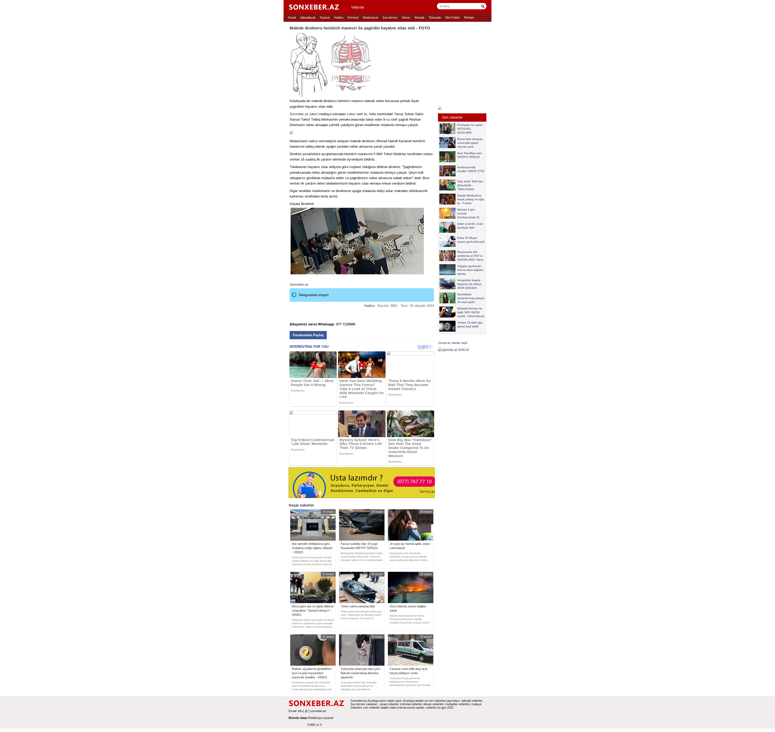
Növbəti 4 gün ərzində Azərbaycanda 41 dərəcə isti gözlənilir (469, 213)
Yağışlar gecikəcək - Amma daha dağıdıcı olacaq (470, 269)
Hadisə (338, 17)
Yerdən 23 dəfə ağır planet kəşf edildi (470, 324)
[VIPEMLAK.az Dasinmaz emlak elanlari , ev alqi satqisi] (447, 349)
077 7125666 (345, 324)
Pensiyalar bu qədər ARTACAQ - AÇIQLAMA (470, 128)
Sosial (292, 17)
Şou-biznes (389, 17)
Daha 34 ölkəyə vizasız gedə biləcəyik (471, 239)
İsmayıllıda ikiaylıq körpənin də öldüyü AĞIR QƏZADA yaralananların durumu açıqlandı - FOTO (460, 284)
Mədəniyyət (370, 17)
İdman (406, 17)
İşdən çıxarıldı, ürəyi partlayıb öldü (470, 225)
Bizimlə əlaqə (298, 717)
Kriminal (353, 17)
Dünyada (435, 17)
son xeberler (371, 707)
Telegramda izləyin (313, 295)
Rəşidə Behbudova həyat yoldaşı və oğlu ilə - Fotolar (470, 199)
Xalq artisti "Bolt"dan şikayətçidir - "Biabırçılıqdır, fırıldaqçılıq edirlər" (470, 185)
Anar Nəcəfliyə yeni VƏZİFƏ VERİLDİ (469, 155)
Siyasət (325, 17)
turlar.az (464, 349)
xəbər (351, 114)
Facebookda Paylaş (308, 335)
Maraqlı (419, 17)
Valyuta (357, 7)
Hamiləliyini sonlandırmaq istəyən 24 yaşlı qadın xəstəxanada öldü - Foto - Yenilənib (462, 298)
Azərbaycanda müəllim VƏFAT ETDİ (470, 169)
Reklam (469, 17)
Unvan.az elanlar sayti (452, 343)
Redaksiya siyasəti (320, 717)
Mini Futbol (452, 17)
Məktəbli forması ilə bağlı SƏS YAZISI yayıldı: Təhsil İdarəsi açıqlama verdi (470, 312)
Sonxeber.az (299, 114)
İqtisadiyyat (307, 17)
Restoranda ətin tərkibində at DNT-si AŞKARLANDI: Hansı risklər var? (470, 255)
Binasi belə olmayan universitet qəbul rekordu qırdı (470, 142)
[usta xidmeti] (364, 482)
